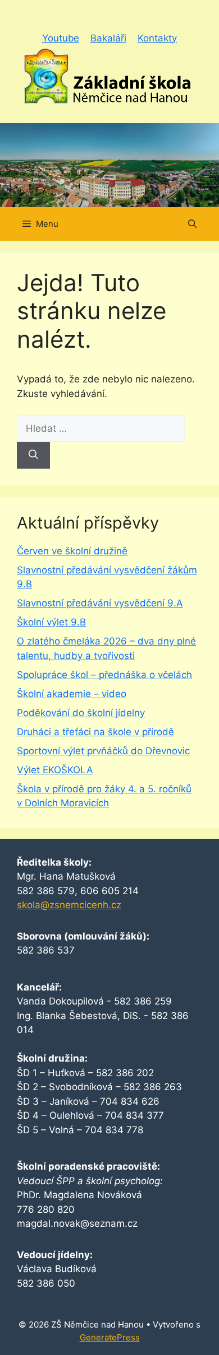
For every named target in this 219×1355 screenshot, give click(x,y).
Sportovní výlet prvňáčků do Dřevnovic (103, 750)
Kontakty (157, 38)
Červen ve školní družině (72, 551)
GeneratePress (110, 1337)
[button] (192, 224)
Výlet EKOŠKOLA (55, 769)
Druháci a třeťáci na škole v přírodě (95, 731)
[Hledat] (33, 455)
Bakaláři (108, 38)
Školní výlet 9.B (51, 622)
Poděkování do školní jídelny (81, 712)
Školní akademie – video (71, 693)
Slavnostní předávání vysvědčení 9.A (100, 603)
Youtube (60, 38)
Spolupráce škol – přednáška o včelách (104, 674)
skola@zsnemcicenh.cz (69, 904)
